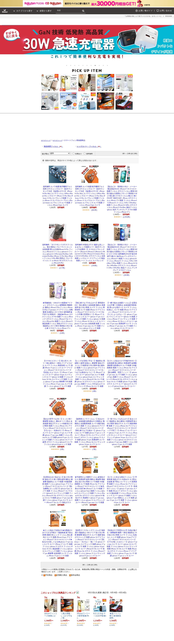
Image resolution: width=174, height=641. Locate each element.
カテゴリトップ (46, 140)
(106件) (94, 266)
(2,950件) (126, 217)
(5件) (62, 449)
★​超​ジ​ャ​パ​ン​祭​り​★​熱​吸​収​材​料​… (115, 615)
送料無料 (89, 154)
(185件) (126, 275)
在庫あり (78, 154)
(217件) (62, 268)
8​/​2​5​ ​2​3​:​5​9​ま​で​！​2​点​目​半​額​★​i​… (99, 615)
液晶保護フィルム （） (53, 146)
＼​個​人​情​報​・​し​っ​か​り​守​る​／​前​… (66, 615)
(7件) (94, 449)
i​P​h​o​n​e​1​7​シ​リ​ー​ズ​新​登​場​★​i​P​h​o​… (83, 615)
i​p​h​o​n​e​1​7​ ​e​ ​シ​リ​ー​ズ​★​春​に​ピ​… (50, 615)
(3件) (94, 391)
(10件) (62, 333)
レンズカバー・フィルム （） (89, 146)
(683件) (94, 210)
